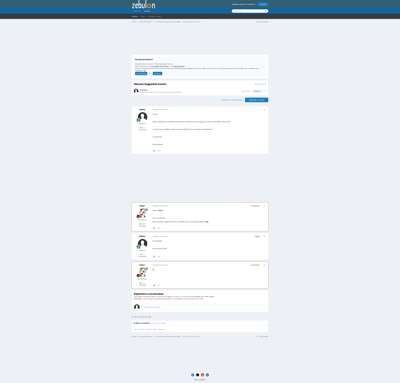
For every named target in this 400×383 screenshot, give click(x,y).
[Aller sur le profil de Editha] (136, 91)
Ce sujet (258, 11)
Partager (246, 91)
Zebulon (136, 11)
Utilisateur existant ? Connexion (243, 4)
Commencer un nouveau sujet (231, 100)
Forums (134, 16)
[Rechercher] (266, 11)
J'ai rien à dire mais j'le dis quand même (168, 92)
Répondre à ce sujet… (153, 307)
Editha (144, 90)
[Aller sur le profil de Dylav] (142, 213)
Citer (159, 151)
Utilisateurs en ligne (154, 16)
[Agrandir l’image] (207, 222)
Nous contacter (200, 380)
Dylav (142, 206)
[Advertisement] (170, 40)
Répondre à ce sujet (256, 100)
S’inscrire (263, 4)
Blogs (143, 16)
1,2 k (143, 128)
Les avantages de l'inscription (160, 66)
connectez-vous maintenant (181, 296)
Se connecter (141, 73)
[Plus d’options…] (264, 109)
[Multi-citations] (154, 150)
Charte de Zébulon (178, 66)
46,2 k (143, 224)
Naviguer (147, 11)
